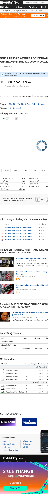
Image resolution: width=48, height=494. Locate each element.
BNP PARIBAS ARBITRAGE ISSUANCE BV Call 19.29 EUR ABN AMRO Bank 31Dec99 (20, 237)
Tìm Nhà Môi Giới (9, 414)
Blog (4, 441)
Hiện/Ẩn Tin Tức (16, 118)
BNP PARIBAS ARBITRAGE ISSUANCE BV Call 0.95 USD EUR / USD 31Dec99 (20, 231)
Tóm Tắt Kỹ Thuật (9, 333)
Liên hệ (25, 447)
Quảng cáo (27, 444)
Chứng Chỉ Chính (36, 11)
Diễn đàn (42, 104)
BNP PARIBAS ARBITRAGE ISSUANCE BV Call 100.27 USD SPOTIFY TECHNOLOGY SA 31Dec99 (20, 234)
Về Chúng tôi (27, 441)
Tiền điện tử (33, 7)
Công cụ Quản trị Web (10, 450)
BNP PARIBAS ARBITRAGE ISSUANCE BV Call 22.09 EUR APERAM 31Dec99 (20, 240)
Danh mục (21, 7)
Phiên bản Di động (8, 444)
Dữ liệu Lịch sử (15, 108)
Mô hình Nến (7, 359)
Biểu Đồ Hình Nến (3, 118)
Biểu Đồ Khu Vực (7, 118)
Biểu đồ (11, 104)
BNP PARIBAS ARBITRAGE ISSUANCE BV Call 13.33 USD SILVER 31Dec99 (20, 227)
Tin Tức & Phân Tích (26, 104)
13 (42, 317)
